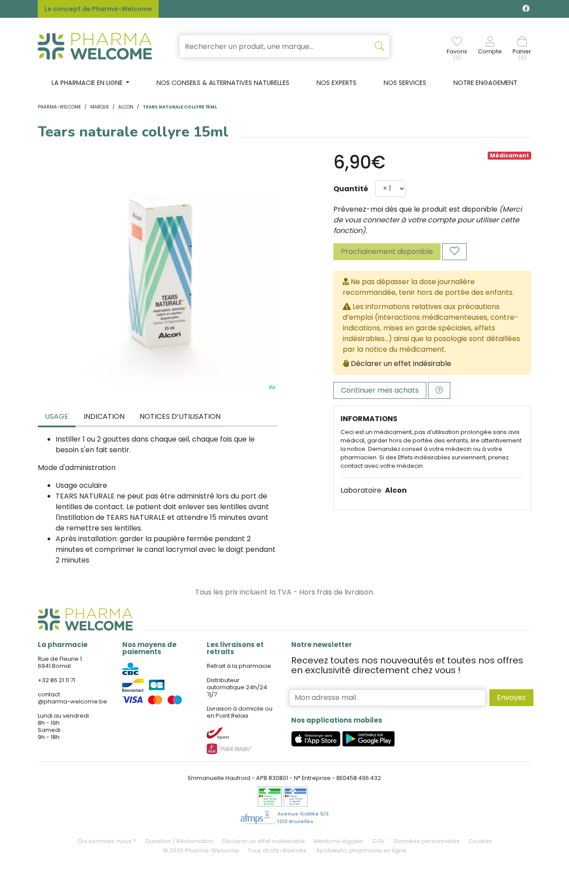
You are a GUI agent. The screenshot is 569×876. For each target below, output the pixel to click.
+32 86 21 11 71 (56, 680)
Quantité (350, 189)
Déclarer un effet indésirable (401, 363)
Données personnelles (427, 841)
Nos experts (337, 82)
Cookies (480, 841)
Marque (99, 107)
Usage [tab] (56, 416)
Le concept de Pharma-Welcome (98, 8)
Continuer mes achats (380, 390)
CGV (378, 841)
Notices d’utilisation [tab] (180, 416)
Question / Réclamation (179, 841)
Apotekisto (361, 850)
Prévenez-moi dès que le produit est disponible (415, 209)
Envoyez (511, 697)
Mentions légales (338, 841)
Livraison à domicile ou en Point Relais (239, 712)
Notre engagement (485, 82)
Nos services (405, 82)
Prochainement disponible (387, 251)
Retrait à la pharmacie (239, 666)
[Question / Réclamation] (439, 390)
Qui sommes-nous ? (106, 841)
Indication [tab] (104, 416)
